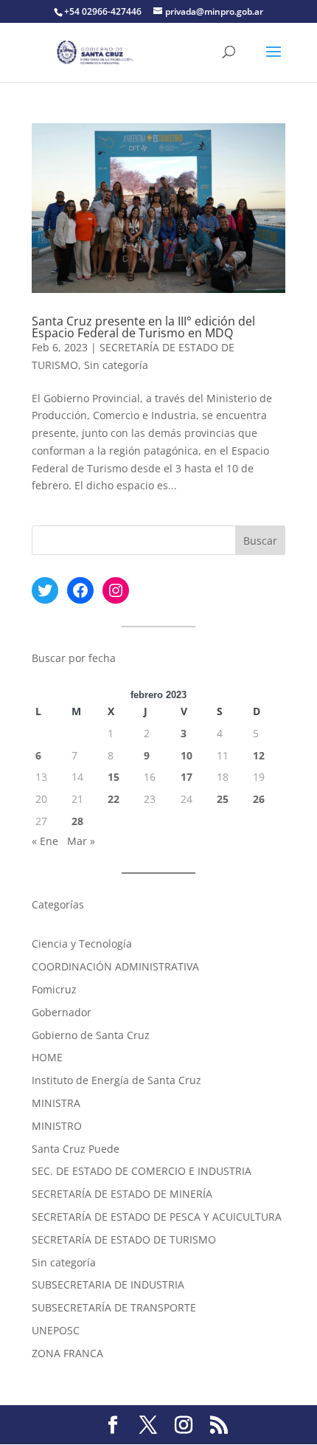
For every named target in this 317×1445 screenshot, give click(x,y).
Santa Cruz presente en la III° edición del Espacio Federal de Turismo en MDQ (143, 327)
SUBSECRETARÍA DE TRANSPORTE (114, 1307)
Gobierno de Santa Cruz (91, 1035)
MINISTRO (57, 1126)
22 (113, 799)
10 (186, 755)
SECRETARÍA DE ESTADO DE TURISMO (124, 1239)
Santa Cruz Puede (75, 1149)
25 (223, 799)
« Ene (45, 841)
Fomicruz (54, 989)
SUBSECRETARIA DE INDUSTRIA (108, 1284)
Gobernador (61, 1012)
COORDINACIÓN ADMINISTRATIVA (115, 966)
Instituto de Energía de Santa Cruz (116, 1080)
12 (259, 755)
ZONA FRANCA (67, 1353)
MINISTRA (56, 1103)
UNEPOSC (56, 1330)
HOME (47, 1057)
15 (113, 777)
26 (259, 799)
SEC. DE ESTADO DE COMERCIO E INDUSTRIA (141, 1171)
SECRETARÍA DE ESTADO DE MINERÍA (122, 1194)
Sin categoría (116, 365)
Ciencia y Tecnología (82, 944)
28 (77, 821)
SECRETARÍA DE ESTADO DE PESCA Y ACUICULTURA (157, 1217)
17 (186, 777)
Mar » (81, 841)
